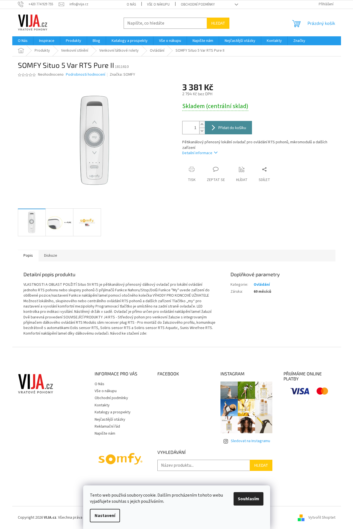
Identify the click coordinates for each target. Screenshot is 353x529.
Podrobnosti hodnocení (85, 74)
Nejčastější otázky (110, 419)
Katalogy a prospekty (113, 412)
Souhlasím (248, 499)
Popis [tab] (28, 255)
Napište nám (105, 433)
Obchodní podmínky (198, 4)
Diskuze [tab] (50, 255)
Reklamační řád (107, 426)
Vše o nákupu (158, 4)
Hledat (218, 23)
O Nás (131, 4)
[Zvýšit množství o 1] (202, 124)
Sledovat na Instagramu (250, 441)
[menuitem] (22, 40)
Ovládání (262, 284)
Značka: (122, 74)
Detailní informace (197, 153)
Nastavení (105, 516)
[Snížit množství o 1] (202, 131)
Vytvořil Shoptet (321, 517)
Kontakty (102, 405)
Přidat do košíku (232, 127)
